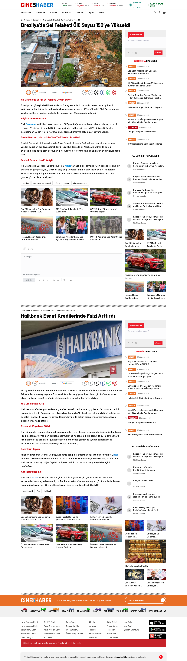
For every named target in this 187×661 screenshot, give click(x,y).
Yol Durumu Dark (28, 633)
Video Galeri (112, 626)
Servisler (40, 12)
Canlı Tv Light (27, 637)
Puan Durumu (83, 610)
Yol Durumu (122, 610)
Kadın (101, 12)
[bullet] (58, 279)
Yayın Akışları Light (52, 626)
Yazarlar (111, 629)
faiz (38, 491)
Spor (91, 12)
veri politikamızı (124, 657)
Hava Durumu (68, 610)
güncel (57, 183)
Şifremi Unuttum (131, 629)
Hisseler (97, 610)
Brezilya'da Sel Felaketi (42, 183)
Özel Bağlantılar (157, 611)
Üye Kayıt (128, 626)
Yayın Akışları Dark (52, 629)
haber (66, 183)
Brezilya (26, 183)
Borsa (24, 610)
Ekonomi (80, 12)
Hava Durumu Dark (29, 626)
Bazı (115, 454)
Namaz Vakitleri (38, 610)
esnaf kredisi (28, 491)
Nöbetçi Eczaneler (52, 633)
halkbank (47, 491)
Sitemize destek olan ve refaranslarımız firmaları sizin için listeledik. (52, 643)
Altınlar (53, 12)
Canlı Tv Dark (49, 622)
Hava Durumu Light (29, 622)
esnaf (35, 477)
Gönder (29, 280)
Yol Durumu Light (28, 629)
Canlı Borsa (71, 622)
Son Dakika (26, 12)
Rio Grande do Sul (80, 183)
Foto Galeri (112, 622)
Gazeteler (53, 610)
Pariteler (66, 12)
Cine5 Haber (25, 20)
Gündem (36, 20)
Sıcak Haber (112, 637)
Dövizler (92, 626)
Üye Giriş (128, 622)
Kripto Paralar (138, 610)
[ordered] (54, 279)
